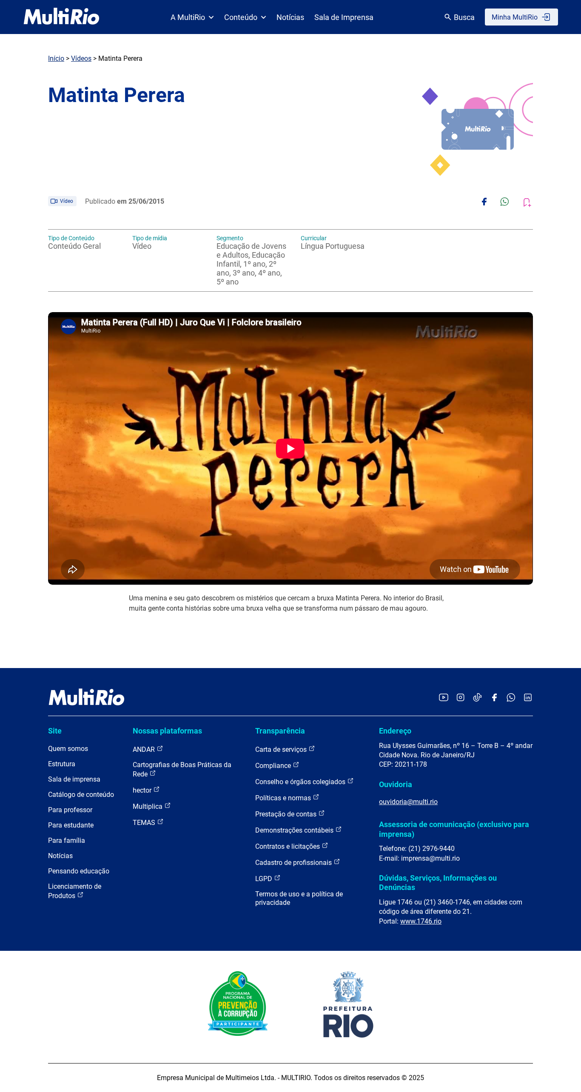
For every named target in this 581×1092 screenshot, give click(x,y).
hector (143, 790)
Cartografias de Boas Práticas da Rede (182, 769)
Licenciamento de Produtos (74, 891)
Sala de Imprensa (343, 17)
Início (56, 58)
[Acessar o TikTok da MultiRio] (477, 698)
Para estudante (71, 825)
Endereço (395, 730)
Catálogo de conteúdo (81, 795)
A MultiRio (188, 17)
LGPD (264, 879)
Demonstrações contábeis (295, 830)
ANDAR (145, 749)
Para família (66, 840)
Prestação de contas (286, 814)
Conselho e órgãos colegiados (301, 782)
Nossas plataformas (167, 730)
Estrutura (61, 764)
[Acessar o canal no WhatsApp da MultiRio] (511, 698)
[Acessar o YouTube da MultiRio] (444, 698)
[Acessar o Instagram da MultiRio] (460, 698)
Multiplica (148, 806)
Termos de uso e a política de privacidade (299, 898)
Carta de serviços (281, 749)
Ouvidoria (395, 784)
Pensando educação (78, 871)
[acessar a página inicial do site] (61, 17)
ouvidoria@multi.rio (408, 802)
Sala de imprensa (74, 779)
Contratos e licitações (288, 846)
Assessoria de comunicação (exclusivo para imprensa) (454, 829)
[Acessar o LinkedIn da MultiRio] (528, 698)
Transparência (280, 730)
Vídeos (81, 58)
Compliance (274, 766)
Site (55, 730)
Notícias (290, 17)
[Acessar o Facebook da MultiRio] (494, 698)
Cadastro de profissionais (294, 863)
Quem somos (68, 749)
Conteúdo (240, 17)
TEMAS (145, 823)
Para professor (70, 810)
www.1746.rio (420, 921)
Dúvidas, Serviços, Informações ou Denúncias (438, 882)
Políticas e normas (284, 798)
